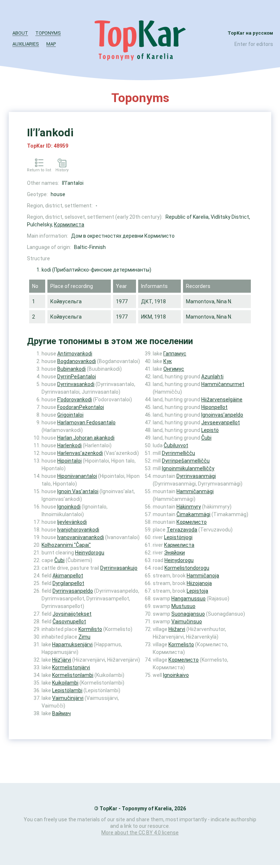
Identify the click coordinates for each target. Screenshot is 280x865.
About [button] (20, 33)
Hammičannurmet (222, 384)
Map (51, 44)
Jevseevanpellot (220, 422)
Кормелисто (191, 522)
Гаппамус (174, 353)
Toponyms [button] (48, 33)
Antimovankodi (74, 353)
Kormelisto (181, 644)
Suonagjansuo (188, 614)
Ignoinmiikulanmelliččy (188, 468)
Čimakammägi (193, 514)
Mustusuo (183, 606)
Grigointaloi (70, 415)
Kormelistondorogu (186, 568)
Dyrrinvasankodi (75, 384)
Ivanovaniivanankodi (80, 537)
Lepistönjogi (178, 537)
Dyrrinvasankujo (118, 568)
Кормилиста (69, 224)
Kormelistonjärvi (71, 667)
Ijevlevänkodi (72, 522)
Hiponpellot (214, 407)
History (62, 170)
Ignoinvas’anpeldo (222, 415)
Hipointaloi (69, 461)
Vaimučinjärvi (67, 698)
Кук (167, 361)
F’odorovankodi (74, 399)
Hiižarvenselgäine (221, 399)
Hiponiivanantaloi (77, 476)
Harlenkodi (69, 445)
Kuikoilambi (65, 683)
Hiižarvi (176, 629)
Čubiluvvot (176, 445)
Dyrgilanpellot (68, 583)
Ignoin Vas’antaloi (77, 491)
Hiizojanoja (199, 583)
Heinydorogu (89, 553)
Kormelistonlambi (72, 675)
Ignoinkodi (69, 507)
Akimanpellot (67, 575)
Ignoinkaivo (176, 675)
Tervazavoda (182, 530)
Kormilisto (90, 629)
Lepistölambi (67, 690)
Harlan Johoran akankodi (85, 438)
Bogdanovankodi (76, 361)
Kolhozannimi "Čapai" (66, 545)
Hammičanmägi (195, 491)
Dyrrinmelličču (178, 453)
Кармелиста (179, 545)
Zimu (84, 637)
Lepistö (210, 430)
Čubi (59, 560)
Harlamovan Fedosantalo (86, 422)
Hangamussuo (188, 598)
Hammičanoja (203, 575)
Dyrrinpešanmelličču (186, 461)
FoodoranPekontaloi (80, 407)
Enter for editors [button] (253, 44)
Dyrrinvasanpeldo (72, 591)
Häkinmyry (188, 507)
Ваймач (61, 713)
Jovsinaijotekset (72, 614)
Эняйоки (174, 553)
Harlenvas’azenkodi (80, 453)
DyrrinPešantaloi (76, 376)
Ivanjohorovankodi (78, 530)
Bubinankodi (71, 369)
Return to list (39, 170)
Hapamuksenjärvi (72, 644)
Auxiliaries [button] (25, 44)
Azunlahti (212, 376)
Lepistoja (197, 591)
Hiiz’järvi (61, 660)
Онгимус (173, 369)
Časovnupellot (69, 621)
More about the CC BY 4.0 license (140, 832)
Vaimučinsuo (186, 621)
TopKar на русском (250, 33)
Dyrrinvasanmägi (196, 476)
